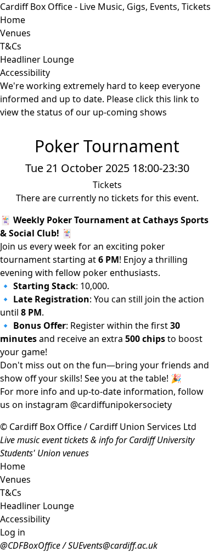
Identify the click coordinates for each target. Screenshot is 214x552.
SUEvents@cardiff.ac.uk (112, 545)
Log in (12, 532)
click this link (162, 99)
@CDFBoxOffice (30, 545)
